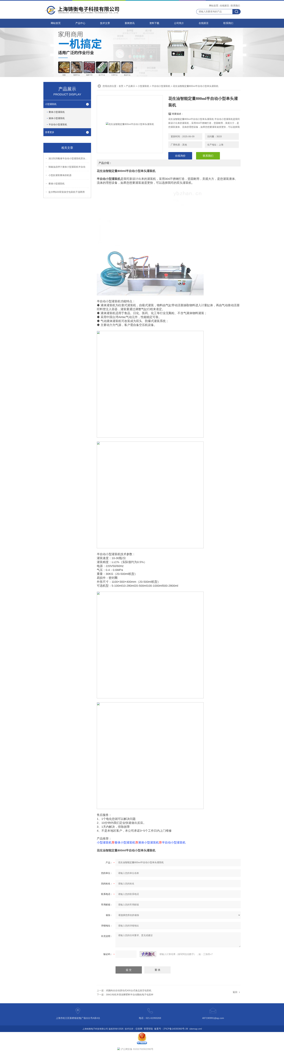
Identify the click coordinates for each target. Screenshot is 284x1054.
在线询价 (180, 155)
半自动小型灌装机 (58, 124)
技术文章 (105, 23)
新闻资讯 (130, 23)
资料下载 (154, 23)
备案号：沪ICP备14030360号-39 (171, 1028)
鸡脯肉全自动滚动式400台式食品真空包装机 (128, 990)
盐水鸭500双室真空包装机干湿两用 (66, 192)
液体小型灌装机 (57, 118)
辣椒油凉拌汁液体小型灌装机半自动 (66, 167)
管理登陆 (148, 1028)
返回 (235, 992)
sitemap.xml (195, 1028)
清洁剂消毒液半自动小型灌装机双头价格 (69, 158)
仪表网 (138, 1028)
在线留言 (224, 5)
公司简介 (179, 23)
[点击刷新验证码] (148, 954)
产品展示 (130, 86)
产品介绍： (105, 163)
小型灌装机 (51, 104)
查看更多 (49, 132)
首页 (121, 86)
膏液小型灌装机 (56, 183)
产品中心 (80, 23)
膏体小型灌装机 (57, 112)
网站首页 (213, 5)
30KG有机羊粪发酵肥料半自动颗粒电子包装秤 (129, 994)
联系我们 (235, 5)
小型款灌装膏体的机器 (59, 175)
